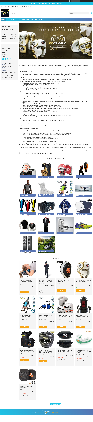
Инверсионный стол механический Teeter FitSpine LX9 (26, 316)
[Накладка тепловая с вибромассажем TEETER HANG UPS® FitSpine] (83, 304)
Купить (24, 291)
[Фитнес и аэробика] (83, 188)
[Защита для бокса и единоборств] (46, 170)
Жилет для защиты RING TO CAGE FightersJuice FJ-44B (27, 351)
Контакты (41, 19)
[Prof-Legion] (5, 13)
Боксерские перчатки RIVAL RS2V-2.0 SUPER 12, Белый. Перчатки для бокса (64, 316)
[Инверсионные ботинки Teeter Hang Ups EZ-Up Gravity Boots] (46, 304)
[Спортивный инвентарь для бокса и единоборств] (27, 207)
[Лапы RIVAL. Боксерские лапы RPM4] (27, 375)
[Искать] (87, 13)
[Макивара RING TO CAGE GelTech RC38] (65, 269)
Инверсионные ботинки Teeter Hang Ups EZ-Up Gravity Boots (45, 316)
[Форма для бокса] (65, 207)
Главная (3, 19)
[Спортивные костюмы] (46, 225)
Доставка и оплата (20, 19)
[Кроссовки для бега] (83, 225)
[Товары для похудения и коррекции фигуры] (27, 188)
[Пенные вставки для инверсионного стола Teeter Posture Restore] (27, 269)
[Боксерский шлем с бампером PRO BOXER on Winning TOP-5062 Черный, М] (46, 339)
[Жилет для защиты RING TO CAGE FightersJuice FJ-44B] (27, 339)
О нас (36, 19)
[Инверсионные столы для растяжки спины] (65, 188)
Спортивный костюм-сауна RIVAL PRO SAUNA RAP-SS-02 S (46, 281)
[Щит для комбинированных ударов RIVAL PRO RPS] (65, 339)
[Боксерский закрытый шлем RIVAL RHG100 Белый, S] (83, 269)
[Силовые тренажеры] (65, 225)
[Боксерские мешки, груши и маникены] (83, 170)
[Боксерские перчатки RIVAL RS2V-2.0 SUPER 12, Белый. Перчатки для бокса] (65, 304)
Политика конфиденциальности (54, 412)
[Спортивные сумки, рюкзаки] (46, 207)
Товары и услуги (10, 19)
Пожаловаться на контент (42, 412)
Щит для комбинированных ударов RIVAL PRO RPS (64, 351)
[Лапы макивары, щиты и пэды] (65, 170)
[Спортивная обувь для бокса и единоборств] (46, 188)
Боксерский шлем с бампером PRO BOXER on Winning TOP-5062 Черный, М (46, 351)
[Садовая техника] (46, 244)
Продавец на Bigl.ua (46, 411)
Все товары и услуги (55, 404)
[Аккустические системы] (27, 244)
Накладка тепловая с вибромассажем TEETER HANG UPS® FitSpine (82, 316)
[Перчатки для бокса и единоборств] (27, 170)
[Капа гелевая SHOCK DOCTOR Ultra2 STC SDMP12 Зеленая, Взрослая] (83, 339)
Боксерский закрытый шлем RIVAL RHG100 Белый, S (83, 281)
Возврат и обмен (29, 19)
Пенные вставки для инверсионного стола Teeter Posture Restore (26, 282)
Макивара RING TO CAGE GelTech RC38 (63, 281)
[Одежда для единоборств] (83, 207)
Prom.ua (52, 410)
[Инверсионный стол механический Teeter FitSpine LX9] (27, 304)
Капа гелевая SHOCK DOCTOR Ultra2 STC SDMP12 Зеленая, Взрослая (83, 351)
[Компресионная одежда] (27, 225)
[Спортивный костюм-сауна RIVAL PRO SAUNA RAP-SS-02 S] (46, 269)
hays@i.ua (7, 74)
